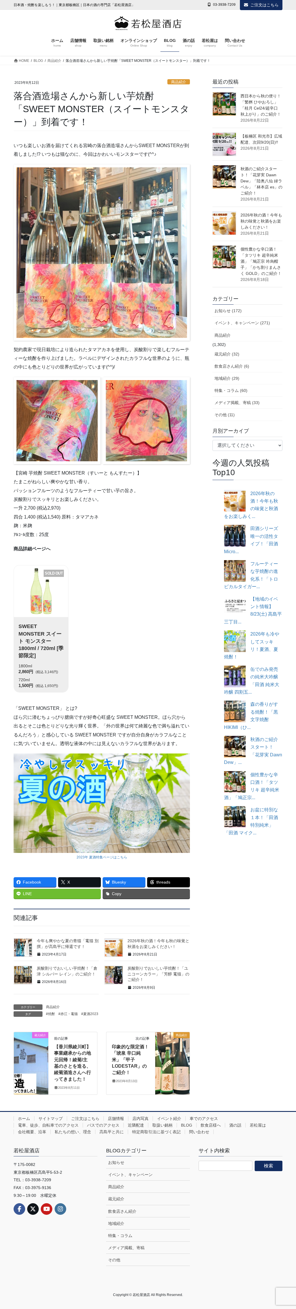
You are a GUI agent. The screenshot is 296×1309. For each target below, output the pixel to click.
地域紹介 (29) (226, 378)
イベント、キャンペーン (130, 1174)
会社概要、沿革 (32, 1132)
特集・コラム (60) (230, 390)
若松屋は (258, 1125)
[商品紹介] (172, 1049)
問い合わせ (199, 1132)
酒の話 (235, 1125)
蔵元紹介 (116, 1199)
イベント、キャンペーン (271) (242, 323)
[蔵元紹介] (31, 1041)
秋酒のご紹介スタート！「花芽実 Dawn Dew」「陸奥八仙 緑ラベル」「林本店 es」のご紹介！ (261, 180)
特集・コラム (120, 1235)
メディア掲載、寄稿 (126, 1247)
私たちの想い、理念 (73, 1132)
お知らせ (116, 1162)
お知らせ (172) (228, 310)
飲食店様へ (211, 1125)
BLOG (186, 1125)
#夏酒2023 (89, 1014)
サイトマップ (50, 1118)
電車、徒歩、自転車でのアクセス (48, 1125)
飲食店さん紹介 (122, 1211)
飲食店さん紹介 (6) (231, 366)
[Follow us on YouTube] (46, 1209)
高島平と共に (111, 1132)
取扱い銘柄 (162, 1125)
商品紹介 (178, 82)
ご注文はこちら (264, 5)
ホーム (24, 1118)
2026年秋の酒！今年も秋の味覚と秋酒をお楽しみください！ (261, 221)
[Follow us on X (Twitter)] (33, 1209)
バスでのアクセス (103, 1125)
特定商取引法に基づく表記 (156, 1132)
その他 (114, 1260)
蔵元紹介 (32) (226, 354)
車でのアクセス (204, 1118)
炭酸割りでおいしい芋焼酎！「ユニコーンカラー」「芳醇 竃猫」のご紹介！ (158, 974)
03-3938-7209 (224, 5)
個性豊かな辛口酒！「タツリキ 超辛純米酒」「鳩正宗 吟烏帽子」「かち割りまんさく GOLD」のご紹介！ (261, 261)
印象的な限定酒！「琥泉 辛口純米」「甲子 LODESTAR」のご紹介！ (130, 1059)
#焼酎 (50, 1014)
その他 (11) (224, 414)
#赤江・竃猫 (68, 1014)
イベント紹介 (169, 1118)
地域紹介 (116, 1223)
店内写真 (140, 1118)
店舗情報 (116, 1118)
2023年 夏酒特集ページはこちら (102, 857)
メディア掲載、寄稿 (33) (237, 402)
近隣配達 (136, 1125)
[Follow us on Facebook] (19, 1209)
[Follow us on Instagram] (60, 1209)
